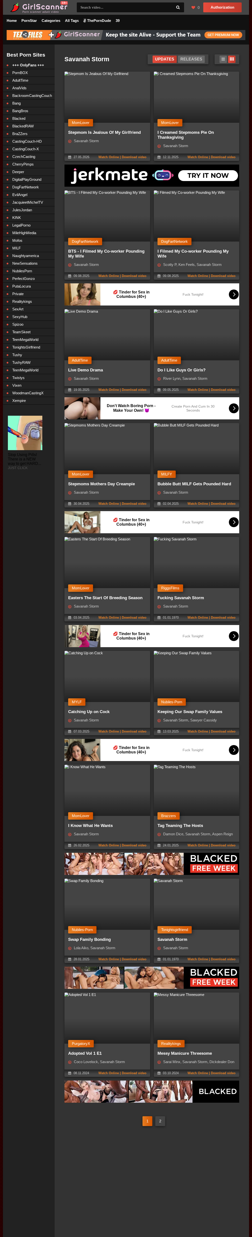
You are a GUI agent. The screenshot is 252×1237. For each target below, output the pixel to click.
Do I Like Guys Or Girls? (181, 370)
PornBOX (20, 73)
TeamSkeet (21, 332)
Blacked (18, 118)
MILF (16, 248)
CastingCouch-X (25, 149)
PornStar (29, 20)
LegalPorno (21, 225)
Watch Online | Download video (122, 157)
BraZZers (20, 134)
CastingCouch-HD (27, 141)
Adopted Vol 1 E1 (85, 1053)
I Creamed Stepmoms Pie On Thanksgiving (186, 135)
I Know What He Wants (90, 825)
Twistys (18, 378)
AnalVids (19, 88)
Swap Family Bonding (89, 939)
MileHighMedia (24, 233)
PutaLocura (21, 286)
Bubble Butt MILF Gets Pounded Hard (194, 484)
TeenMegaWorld (25, 339)
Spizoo (17, 324)
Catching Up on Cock (89, 711)
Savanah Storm (172, 939)
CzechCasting (23, 156)
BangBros (20, 111)
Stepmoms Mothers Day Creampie (101, 484)
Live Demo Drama (85, 370)
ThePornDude (98, 20)
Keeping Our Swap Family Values (190, 711)
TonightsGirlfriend (26, 347)
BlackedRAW (23, 126)
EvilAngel (19, 195)
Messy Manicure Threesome (185, 1053)
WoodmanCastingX (28, 393)
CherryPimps (23, 164)
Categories (51, 20)
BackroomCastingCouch (32, 95)
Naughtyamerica (25, 256)
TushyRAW (21, 362)
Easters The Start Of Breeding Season (105, 598)
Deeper (18, 172)
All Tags (72, 20)
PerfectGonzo (23, 278)
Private (18, 294)
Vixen (16, 385)
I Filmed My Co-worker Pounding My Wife (193, 254)
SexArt (17, 309)
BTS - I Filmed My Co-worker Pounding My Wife (106, 254)
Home (12, 20)
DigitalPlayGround (26, 179)
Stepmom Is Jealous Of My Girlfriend (104, 132)
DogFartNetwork (25, 187)
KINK (16, 217)
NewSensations (25, 263)
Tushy (17, 355)
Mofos (17, 240)
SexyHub (19, 317)
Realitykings (22, 301)
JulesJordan (22, 210)
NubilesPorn (22, 271)
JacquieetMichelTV (27, 202)
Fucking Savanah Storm (181, 598)
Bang (16, 103)
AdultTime (20, 80)
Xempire (19, 400)
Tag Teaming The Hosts (180, 825)
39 (118, 20)
